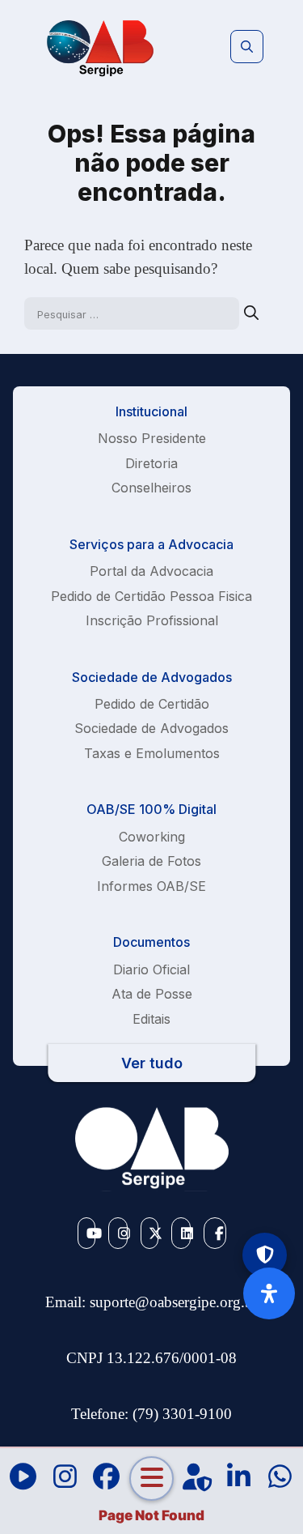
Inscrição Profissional (152, 620)
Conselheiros (151, 487)
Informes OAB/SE (151, 886)
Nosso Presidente (152, 438)
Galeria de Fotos (151, 861)
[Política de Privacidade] (264, 1255)
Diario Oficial (151, 969)
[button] (247, 47)
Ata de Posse (152, 994)
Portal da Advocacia (151, 571)
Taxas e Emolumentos (152, 753)
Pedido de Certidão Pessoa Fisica (151, 596)
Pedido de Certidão (152, 704)
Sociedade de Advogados (151, 728)
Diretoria (151, 463)
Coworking (152, 837)
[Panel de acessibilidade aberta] (269, 1293)
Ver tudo (152, 1063)
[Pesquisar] (251, 313)
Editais (151, 1019)
